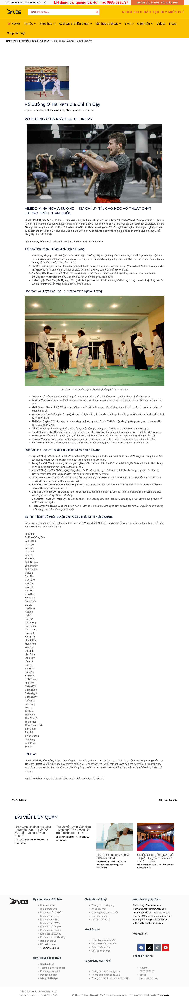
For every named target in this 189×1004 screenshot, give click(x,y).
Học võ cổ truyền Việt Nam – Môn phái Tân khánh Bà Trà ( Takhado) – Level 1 (73, 829)
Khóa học (71, 110)
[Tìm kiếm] (97, 12)
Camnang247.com (161, 916)
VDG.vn (137, 923)
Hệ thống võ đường (54, 110)
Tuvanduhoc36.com (152, 923)
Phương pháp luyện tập (107, 865)
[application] (34, 24)
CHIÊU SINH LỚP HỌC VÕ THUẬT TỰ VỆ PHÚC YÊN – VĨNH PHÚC (155, 857)
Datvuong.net (140, 909)
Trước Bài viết (18, 800)
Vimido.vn (163, 919)
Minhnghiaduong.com (144, 919)
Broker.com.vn (153, 905)
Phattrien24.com (141, 916)
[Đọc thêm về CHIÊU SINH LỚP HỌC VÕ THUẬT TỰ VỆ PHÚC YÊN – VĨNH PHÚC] (155, 837)
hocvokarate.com (142, 912)
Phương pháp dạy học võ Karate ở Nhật (113, 856)
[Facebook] (45, 2)
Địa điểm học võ (34, 110)
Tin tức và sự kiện (49, 948)
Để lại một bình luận (24, 840)
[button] (157, 2)
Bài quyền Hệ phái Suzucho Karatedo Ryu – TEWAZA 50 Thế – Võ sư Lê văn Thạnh (33, 831)
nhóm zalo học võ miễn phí (90, 778)
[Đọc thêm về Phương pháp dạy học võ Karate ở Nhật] (114, 837)
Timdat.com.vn (156, 909)
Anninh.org (138, 905)
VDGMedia (164, 995)
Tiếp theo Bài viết (169, 800)
